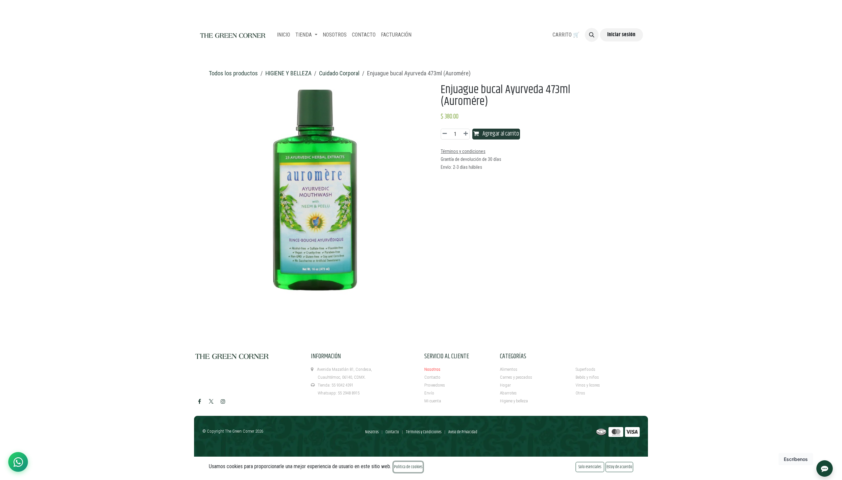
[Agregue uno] (464, 134)
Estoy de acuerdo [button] (619, 467)
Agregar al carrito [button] (500, 134)
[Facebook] (199, 401)
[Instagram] (223, 401)
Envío (429, 393)
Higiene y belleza (514, 400)
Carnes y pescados (516, 377)
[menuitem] (283, 34)
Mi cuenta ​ (433, 400)
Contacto (432, 377)
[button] (592, 35)
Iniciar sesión (621, 35)
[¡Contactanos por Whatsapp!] (18, 462)
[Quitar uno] (445, 134)
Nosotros (432, 369)
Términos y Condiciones (423, 432)
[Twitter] (211, 401)
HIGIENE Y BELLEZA (288, 73)
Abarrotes (508, 393)
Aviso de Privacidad (462, 432)
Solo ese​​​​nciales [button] (590, 467)
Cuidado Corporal (339, 73)
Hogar (505, 385)
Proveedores (434, 385)
